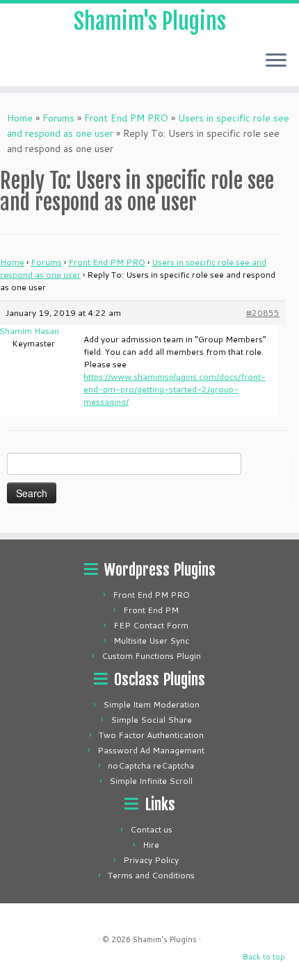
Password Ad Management (150, 750)
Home (20, 118)
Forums (58, 118)
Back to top (264, 956)
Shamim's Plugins (150, 21)
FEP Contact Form (150, 625)
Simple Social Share (151, 720)
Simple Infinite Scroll (151, 781)
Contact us (151, 829)
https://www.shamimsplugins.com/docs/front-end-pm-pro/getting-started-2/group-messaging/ (174, 389)
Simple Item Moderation (151, 704)
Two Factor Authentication (151, 735)
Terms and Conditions (151, 875)
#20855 (263, 313)
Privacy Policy (151, 860)
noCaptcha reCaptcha (151, 765)
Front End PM (151, 610)
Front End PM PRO (126, 118)
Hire (151, 845)
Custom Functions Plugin (151, 656)
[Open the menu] (276, 61)
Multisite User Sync (151, 640)
